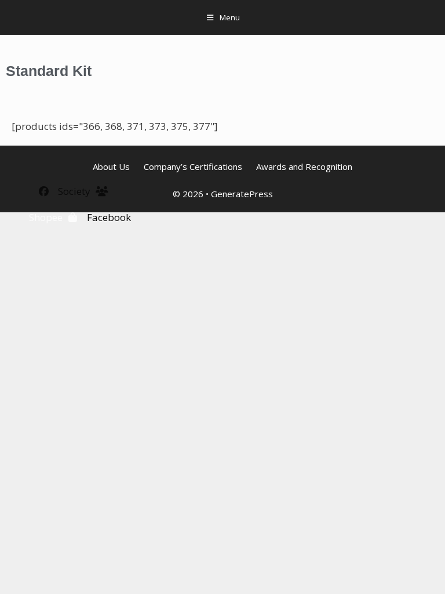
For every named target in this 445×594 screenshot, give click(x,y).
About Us (111, 166)
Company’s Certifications (193, 166)
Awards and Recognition (304, 166)
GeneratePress (242, 194)
